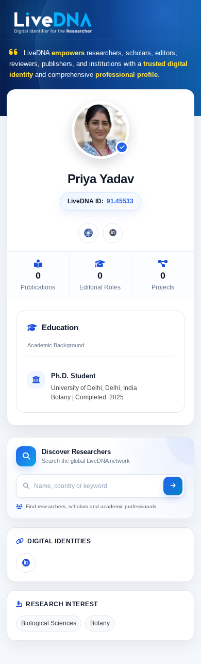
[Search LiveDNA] (172, 486)
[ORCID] (113, 233)
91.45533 (120, 201)
